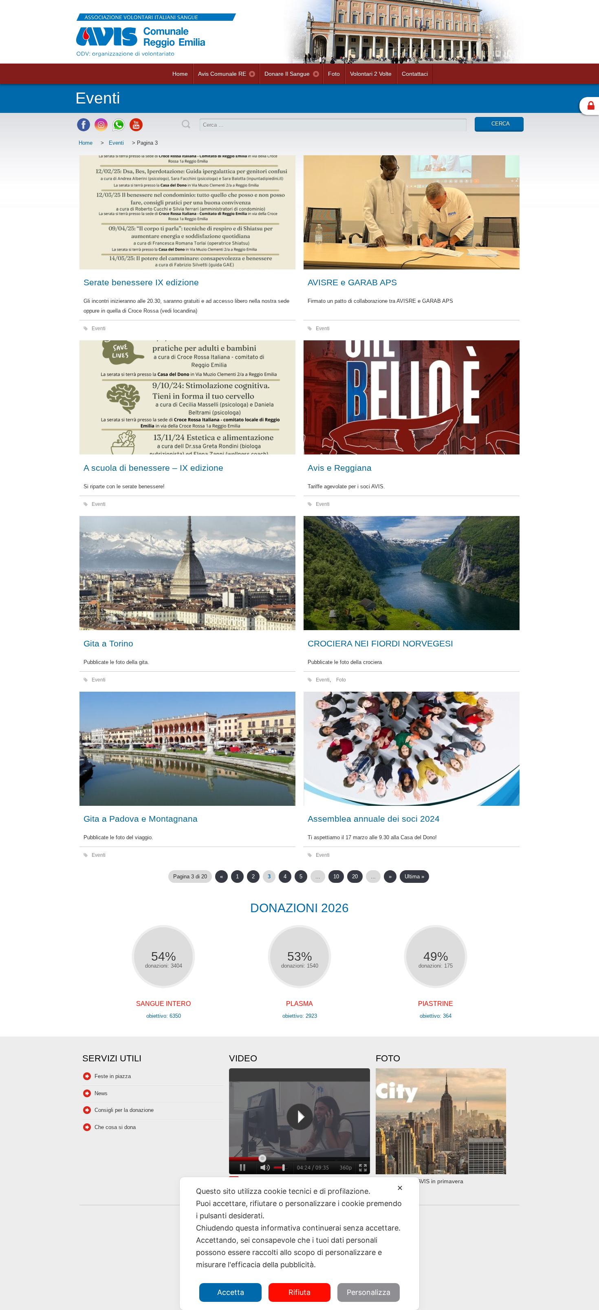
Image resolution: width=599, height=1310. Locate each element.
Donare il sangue (287, 74)
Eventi (116, 143)
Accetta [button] (230, 1292)
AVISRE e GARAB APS (352, 282)
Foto (334, 74)
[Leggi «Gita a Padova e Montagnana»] (187, 749)
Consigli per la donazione (124, 1110)
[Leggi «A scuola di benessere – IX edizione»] (187, 397)
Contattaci (415, 74)
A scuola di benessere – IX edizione (153, 467)
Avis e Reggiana (340, 467)
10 (336, 876)
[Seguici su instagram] (101, 129)
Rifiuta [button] (299, 1292)
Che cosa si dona (115, 1127)
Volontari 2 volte (371, 74)
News (101, 1093)
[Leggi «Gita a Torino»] (187, 573)
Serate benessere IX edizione (141, 282)
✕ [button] (400, 1188)
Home (180, 74)
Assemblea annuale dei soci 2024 (374, 818)
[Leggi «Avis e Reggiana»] (412, 397)
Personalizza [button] (368, 1292)
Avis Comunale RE (222, 74)
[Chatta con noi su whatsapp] (118, 129)
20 (355, 876)
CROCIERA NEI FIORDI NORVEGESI (380, 643)
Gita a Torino (108, 643)
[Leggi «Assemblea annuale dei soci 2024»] (412, 749)
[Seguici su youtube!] (136, 129)
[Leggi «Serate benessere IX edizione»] (187, 212)
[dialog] (299, 1243)
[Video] (299, 1122)
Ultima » (414, 876)
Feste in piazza (113, 1076)
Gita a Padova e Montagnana (141, 818)
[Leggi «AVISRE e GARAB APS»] (412, 212)
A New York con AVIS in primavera (419, 1181)
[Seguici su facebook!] (83, 129)
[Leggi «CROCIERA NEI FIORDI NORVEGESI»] (412, 573)
